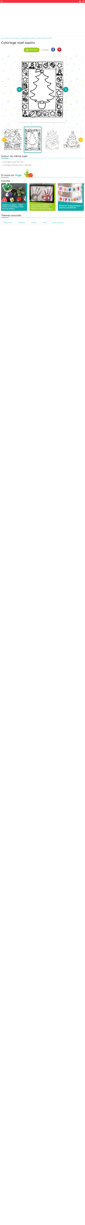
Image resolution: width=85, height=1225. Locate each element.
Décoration (8, 222)
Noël (38, 38)
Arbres (34, 222)
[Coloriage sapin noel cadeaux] (13, 139)
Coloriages (15, 38)
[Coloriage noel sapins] (33, 140)
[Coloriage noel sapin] (52, 139)
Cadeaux (22, 222)
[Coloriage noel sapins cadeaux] (72, 139)
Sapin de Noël (47, 38)
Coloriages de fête (28, 38)
